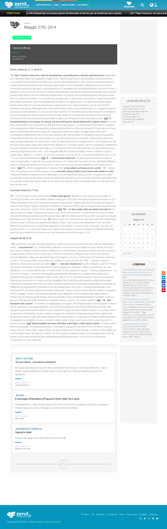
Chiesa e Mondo (68, 5)
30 (143, 248)
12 (125, 239)
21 (134, 243)
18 (152, 239)
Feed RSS (139, 264)
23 (143, 243)
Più (63, 464)
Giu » (129, 253)
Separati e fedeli (23, 432)
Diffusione (100, 514)
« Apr (124, 253)
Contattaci (153, 514)
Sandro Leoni (18, 59)
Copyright (143, 514)
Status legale (131, 514)
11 (152, 234)
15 (138, 239)
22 (138, 243)
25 (152, 243)
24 (148, 243)
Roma (56, 5)
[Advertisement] (63, 486)
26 (125, 248)
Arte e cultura (24, 358)
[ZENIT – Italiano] (20, 5)
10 (148, 234)
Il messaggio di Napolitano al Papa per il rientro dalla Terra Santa (47, 398)
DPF (93, 514)
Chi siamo (85, 514)
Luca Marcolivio (22, 385)
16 (143, 239)
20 (129, 243)
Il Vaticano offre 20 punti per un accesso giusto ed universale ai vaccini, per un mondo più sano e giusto (55, 13)
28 (134, 248)
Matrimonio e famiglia (29, 429)
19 (125, 243)
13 (129, 239)
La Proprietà (112, 514)
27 (129, 248)
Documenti (83, 5)
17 (148, 239)
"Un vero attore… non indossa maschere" (35, 362)
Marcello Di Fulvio (22, 449)
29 (138, 248)
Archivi (20, 395)
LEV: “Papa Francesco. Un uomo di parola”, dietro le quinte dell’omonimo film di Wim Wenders (138, 302)
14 (134, 239)
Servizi (121, 514)
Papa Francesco (43, 5)
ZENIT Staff (19, 419)
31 (148, 248)
